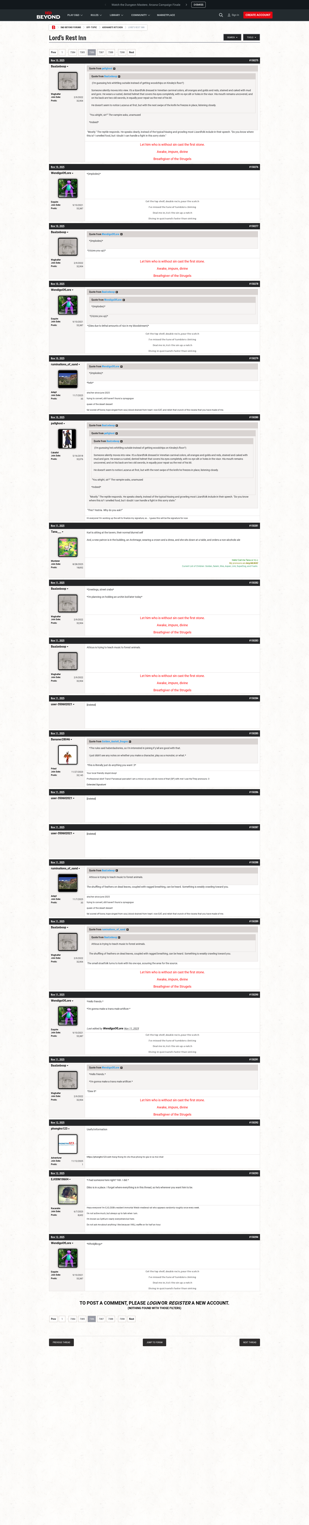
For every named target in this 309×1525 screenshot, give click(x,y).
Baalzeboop (110, 76)
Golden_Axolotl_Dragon (115, 741)
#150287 (253, 827)
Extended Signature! (96, 784)
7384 (72, 52)
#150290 (253, 994)
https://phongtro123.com (99, 1157)
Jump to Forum (155, 1342)
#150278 (253, 283)
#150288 (253, 862)
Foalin (254, 566)
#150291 (253, 1059)
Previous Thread (61, 1342)
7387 (101, 52)
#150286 (253, 792)
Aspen (228, 566)
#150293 (253, 1173)
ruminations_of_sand (113, 929)
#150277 (253, 226)
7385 (82, 52)
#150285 (253, 733)
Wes (222, 566)
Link (234, 566)
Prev (53, 52)
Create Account (258, 15)
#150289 (253, 921)
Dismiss (198, 4)
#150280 (253, 417)
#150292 (253, 1122)
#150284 (253, 698)
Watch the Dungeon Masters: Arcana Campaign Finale (146, 4)
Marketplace (166, 15)
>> (114, 69)
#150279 (253, 358)
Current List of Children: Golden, (197, 566)
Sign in (235, 14)
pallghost (107, 68)
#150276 (253, 167)
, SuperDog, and (243, 566)
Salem (216, 566)
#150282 (253, 582)
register (179, 1303)
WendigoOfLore (110, 234)
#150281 (253, 525)
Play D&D (73, 15)
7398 (122, 52)
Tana (248, 560)
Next (131, 52)
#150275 (253, 60)
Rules (95, 15)
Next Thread (249, 1342)
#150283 (253, 640)
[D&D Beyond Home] (48, 15)
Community (139, 15)
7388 (110, 52)
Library (115, 15)
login (153, 1303)
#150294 (253, 1237)
